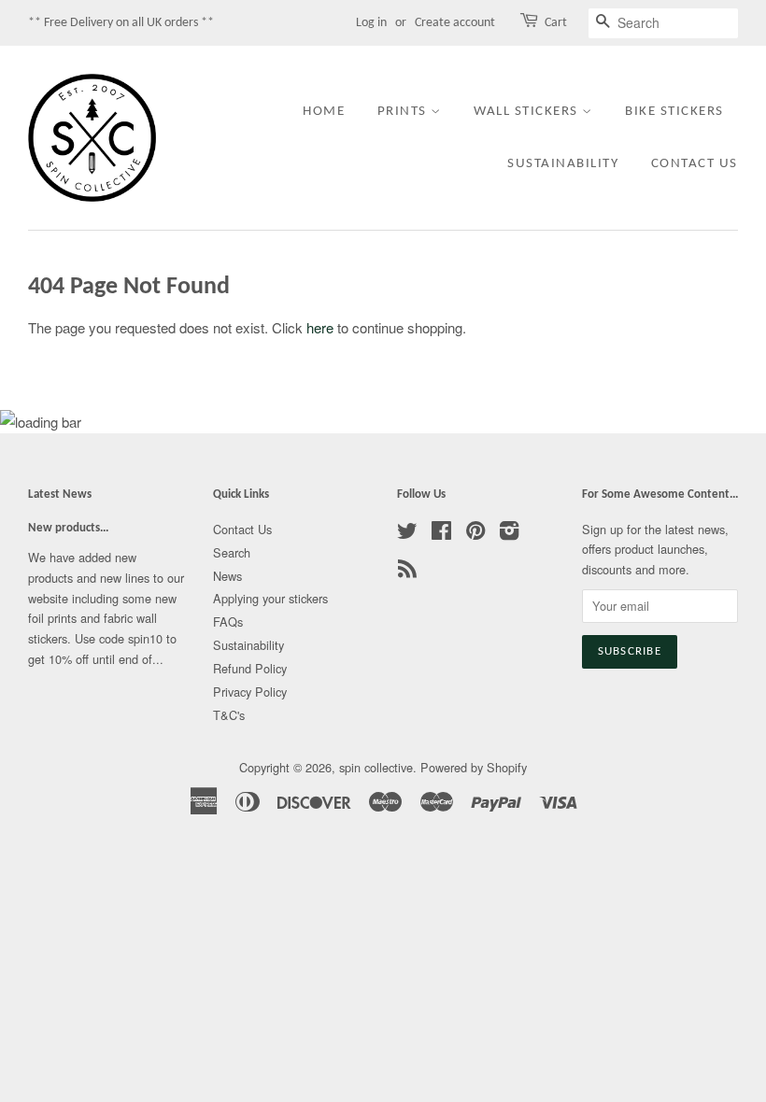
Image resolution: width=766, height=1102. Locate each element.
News (227, 576)
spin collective (376, 767)
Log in (371, 23)
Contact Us (694, 164)
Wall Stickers (528, 112)
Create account (455, 23)
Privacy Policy (250, 691)
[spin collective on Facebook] (441, 534)
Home (324, 112)
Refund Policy (250, 668)
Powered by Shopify (473, 767)
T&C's (229, 715)
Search (231, 552)
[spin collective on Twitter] (407, 534)
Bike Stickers (674, 112)
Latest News (60, 494)
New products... (68, 528)
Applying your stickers (270, 598)
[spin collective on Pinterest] (475, 534)
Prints (404, 112)
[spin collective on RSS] (407, 572)
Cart (556, 23)
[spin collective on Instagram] (509, 534)
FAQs (228, 621)
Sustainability (562, 164)
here (319, 327)
